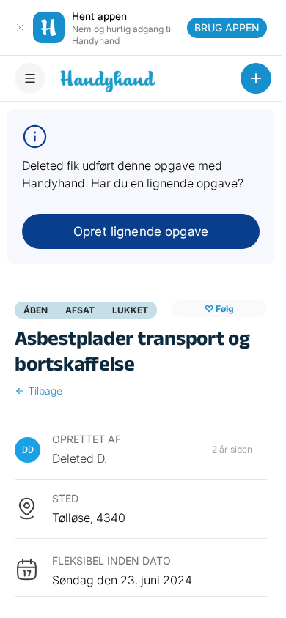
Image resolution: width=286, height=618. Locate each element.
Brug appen (227, 27)
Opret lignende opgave (140, 231)
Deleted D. (79, 458)
